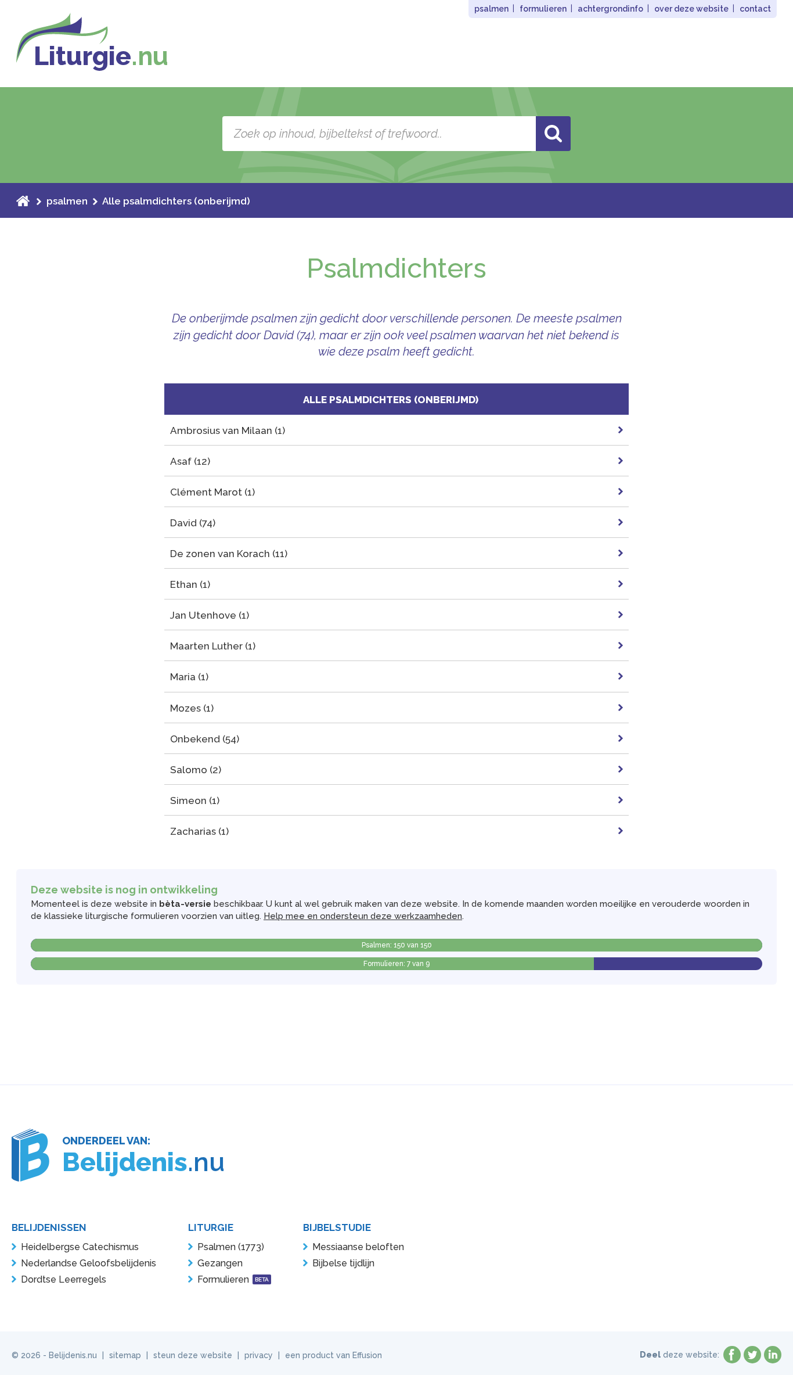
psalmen (491, 8)
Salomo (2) (195, 770)
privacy (258, 1355)
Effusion (367, 1355)
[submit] (553, 133)
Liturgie (101, 56)
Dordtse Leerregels (63, 1279)
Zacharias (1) (199, 831)
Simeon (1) (194, 800)
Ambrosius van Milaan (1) (227, 430)
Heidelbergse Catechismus (80, 1246)
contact (755, 8)
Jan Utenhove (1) (209, 615)
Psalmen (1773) (230, 1246)
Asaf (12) (190, 461)
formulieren (543, 8)
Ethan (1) (190, 584)
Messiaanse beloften (358, 1246)
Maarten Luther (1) (212, 646)
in (772, 1354)
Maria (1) (189, 677)
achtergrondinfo (610, 8)
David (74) (192, 523)
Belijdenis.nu (73, 1355)
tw (752, 1354)
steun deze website (192, 1355)
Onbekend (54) (204, 739)
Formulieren (233, 1279)
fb (732, 1354)
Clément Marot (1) (212, 492)
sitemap (125, 1355)
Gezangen (220, 1263)
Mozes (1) (192, 708)
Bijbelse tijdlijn (343, 1263)
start (23, 201)
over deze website (691, 8)
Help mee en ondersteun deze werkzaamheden (363, 916)
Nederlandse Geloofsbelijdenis (88, 1263)
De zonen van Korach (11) (228, 553)
